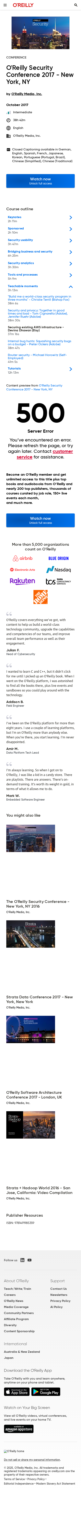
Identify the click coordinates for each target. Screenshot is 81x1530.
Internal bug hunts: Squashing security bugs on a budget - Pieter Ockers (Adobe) (39, 345)
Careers (10, 1295)
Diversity (10, 1325)
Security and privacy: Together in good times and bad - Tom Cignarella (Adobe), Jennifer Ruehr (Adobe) (38, 315)
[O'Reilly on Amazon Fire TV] (19, 1432)
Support (57, 1280)
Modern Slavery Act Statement (55, 1483)
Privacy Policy (60, 1301)
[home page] (23, 5)
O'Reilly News (13, 1301)
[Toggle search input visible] (76, 5)
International (15, 1343)
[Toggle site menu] (5, 5)
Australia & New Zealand (22, 1352)
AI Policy (56, 1307)
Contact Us (58, 1289)
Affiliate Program (16, 1319)
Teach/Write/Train (17, 1289)
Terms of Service (14, 1479)
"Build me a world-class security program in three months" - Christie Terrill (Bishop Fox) (39, 300)
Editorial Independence (19, 1483)
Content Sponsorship (19, 1331)
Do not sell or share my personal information (32, 1460)
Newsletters (58, 1295)
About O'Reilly (16, 1280)
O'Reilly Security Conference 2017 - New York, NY (34, 387)
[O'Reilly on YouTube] (29, 1260)
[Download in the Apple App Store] (17, 1395)
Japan (8, 1358)
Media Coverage (16, 1307)
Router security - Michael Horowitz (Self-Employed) (37, 358)
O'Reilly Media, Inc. (27, 136)
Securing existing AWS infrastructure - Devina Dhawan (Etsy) (36, 331)
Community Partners (19, 1313)
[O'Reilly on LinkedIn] (22, 1260)
